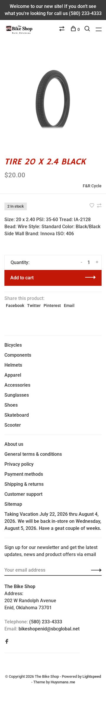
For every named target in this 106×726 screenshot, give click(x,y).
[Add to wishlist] (92, 206)
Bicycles (13, 345)
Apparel (12, 375)
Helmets (13, 365)
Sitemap (13, 504)
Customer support (23, 494)
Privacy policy (19, 464)
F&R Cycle (92, 185)
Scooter (12, 425)
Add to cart (22, 278)
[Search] (88, 29)
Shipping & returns (24, 484)
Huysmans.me (63, 682)
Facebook (15, 305)
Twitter (34, 305)
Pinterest (52, 305)
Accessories (17, 385)
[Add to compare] (99, 206)
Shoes (11, 405)
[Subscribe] (95, 570)
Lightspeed (91, 676)
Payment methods (23, 474)
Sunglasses (16, 395)
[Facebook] (6, 642)
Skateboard (16, 415)
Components (17, 355)
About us (13, 444)
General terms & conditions (33, 454)
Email (69, 305)
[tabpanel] (53, 97)
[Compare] (62, 29)
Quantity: (20, 262)
